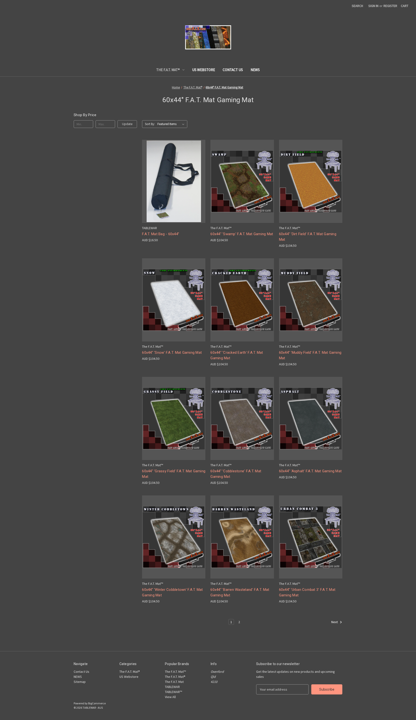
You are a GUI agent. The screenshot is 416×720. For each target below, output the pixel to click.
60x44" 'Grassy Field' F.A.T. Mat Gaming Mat (173, 474)
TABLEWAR (172, 687)
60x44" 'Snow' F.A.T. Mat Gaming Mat (172, 352)
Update (127, 124)
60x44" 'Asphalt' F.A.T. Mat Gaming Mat (310, 471)
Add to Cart (174, 190)
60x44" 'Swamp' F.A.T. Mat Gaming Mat (241, 234)
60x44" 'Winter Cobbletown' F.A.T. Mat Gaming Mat (172, 592)
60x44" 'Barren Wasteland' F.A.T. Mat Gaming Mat (239, 592)
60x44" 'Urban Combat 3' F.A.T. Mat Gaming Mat (307, 592)
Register (390, 6)
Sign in (373, 6)
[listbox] (172, 124)
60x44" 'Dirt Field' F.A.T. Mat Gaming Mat (307, 237)
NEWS (255, 69)
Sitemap (80, 682)
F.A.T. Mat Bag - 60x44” (160, 234)
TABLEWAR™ (173, 692)
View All (170, 697)
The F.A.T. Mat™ (175, 671)
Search (357, 6)
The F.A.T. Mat (174, 682)
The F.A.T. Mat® (168, 69)
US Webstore (203, 69)
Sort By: (150, 124)
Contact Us (233, 69)
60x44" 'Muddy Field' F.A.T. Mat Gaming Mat (310, 355)
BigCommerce (97, 703)
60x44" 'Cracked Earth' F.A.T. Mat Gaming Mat (236, 355)
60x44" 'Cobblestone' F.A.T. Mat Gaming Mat (235, 474)
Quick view (172, 172)
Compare (172, 181)
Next (334, 622)
